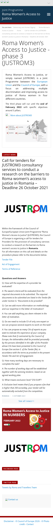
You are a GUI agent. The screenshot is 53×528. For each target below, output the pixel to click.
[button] (26, 3)
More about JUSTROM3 (21, 115)
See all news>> (26, 401)
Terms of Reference (11, 269)
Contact (30, 524)
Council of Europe (30, 85)
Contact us (13, 499)
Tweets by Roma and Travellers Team (19, 487)
